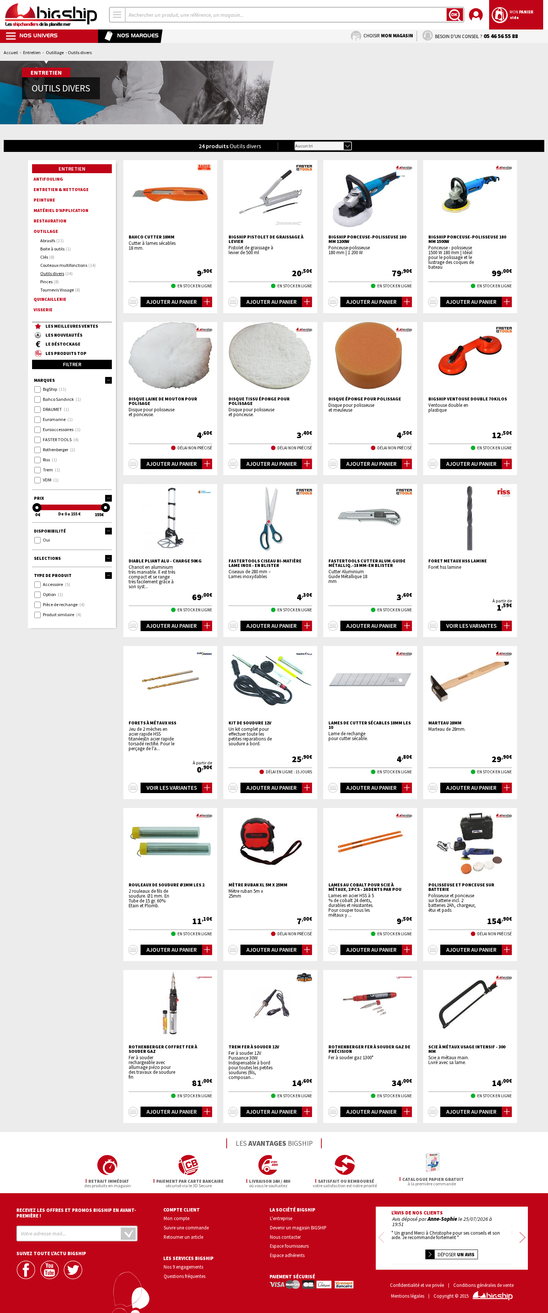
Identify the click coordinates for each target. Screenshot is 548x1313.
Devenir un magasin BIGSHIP (298, 1228)
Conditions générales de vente (483, 1285)
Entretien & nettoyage (61, 189)
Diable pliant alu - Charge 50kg (165, 561)
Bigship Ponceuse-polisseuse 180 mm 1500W (467, 239)
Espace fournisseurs (289, 1246)
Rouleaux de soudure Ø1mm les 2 (166, 885)
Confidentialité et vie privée (417, 1285)
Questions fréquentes (184, 1276)
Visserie (43, 309)
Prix (39, 498)
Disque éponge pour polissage (364, 399)
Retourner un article (183, 1237)
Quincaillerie (50, 299)
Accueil (11, 52)
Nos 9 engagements (183, 1267)
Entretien (32, 52)
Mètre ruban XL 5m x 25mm (258, 885)
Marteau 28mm (445, 723)
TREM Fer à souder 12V (254, 1047)
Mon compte (176, 1218)
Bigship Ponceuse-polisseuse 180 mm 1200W (367, 239)
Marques (44, 380)
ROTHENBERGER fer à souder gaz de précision (369, 1049)
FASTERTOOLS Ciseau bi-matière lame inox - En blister (265, 563)
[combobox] (117, 15)
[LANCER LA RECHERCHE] (455, 14)
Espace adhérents (287, 1255)
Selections (47, 558)
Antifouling (48, 179)
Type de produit (53, 575)
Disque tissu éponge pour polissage (259, 401)
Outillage (55, 52)
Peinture (44, 200)
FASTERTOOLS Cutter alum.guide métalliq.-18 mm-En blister (367, 563)
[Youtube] (50, 1270)
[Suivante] (522, 1238)
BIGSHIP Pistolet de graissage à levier (266, 239)
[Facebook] (26, 1270)
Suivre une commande (186, 1228)
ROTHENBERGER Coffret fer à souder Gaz (163, 1049)
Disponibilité (50, 531)
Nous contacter (285, 1237)
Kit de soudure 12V (250, 723)
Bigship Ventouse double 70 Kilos (467, 399)
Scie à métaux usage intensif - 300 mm (466, 1049)
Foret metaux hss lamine (457, 561)
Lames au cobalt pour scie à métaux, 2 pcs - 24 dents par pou (364, 887)
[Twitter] (73, 1270)
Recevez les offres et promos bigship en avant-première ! (76, 1213)
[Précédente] (381, 1238)
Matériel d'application (61, 210)
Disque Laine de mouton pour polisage (163, 401)
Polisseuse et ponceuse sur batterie (461, 887)
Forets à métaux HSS (152, 723)
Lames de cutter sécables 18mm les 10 (369, 725)
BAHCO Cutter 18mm (151, 237)
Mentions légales (407, 1296)
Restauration (50, 221)
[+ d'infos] (133, 302)
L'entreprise (281, 1218)
